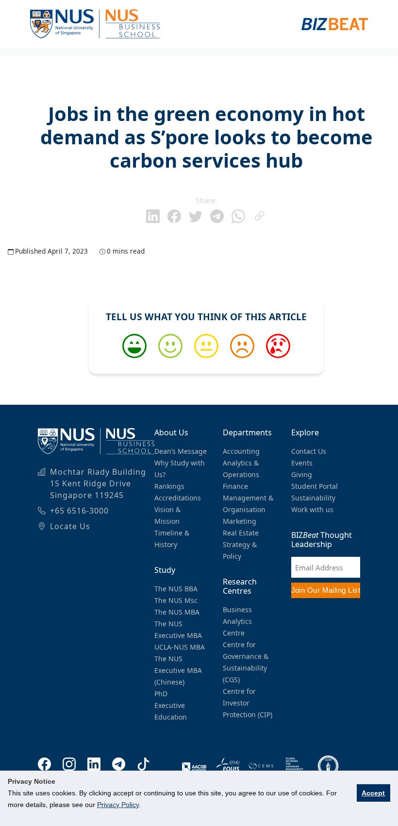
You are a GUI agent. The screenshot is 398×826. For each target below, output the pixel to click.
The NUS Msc (176, 600)
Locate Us (70, 526)
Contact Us (308, 451)
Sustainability (313, 497)
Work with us (312, 509)
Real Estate (241, 532)
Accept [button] (373, 793)
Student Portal (314, 486)
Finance (235, 486)
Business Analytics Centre (237, 621)
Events (302, 462)
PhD (160, 693)
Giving (301, 474)
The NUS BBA (176, 588)
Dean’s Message (180, 451)
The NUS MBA (176, 612)
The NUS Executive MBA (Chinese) (178, 670)
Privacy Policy (118, 805)
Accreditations (177, 497)
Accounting (241, 451)
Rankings (169, 486)
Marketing (239, 521)
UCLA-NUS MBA (179, 647)
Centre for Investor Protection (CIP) (247, 703)
